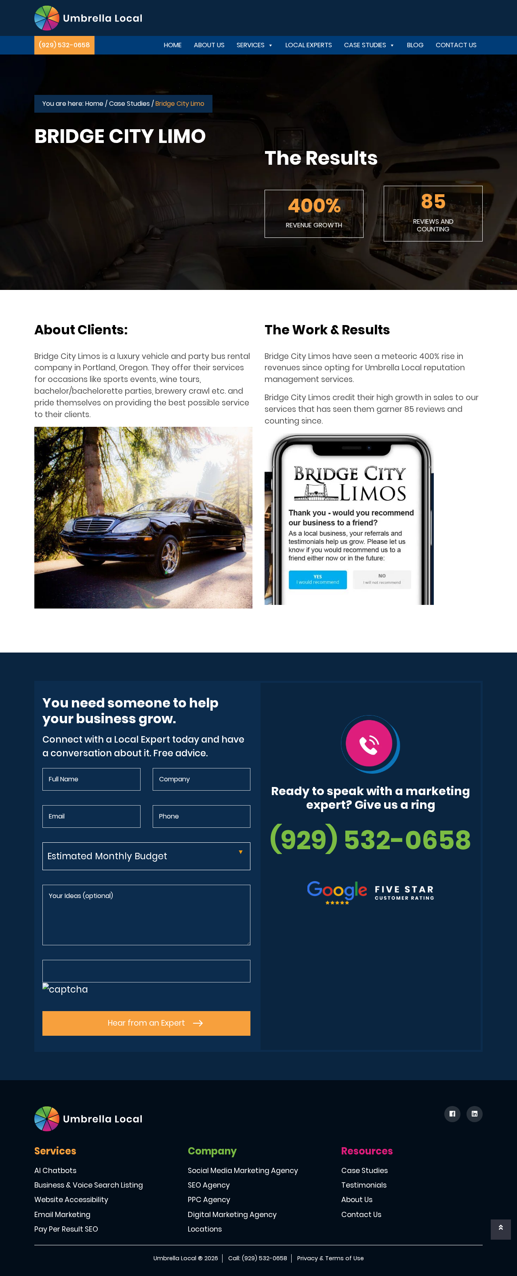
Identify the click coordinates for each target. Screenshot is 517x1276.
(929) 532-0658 (64, 45)
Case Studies (365, 45)
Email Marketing (62, 1214)
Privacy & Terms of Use (330, 1258)
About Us (209, 45)
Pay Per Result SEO (66, 1229)
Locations (205, 1229)
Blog (415, 45)
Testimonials (364, 1185)
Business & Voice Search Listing (88, 1185)
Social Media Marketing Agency (243, 1170)
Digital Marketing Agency (232, 1214)
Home (173, 45)
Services (251, 45)
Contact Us (456, 45)
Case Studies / (131, 103)
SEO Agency (209, 1185)
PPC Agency (209, 1200)
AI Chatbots (55, 1170)
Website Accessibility (71, 1200)
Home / (96, 103)
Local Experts (309, 45)
